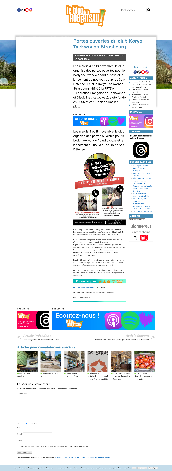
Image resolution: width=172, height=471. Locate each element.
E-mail (20, 434)
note (19, 420)
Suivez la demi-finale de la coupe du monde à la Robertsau (142, 188)
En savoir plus (153, 468)
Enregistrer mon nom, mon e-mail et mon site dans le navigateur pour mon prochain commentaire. (53, 446)
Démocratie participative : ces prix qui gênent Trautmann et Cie (142, 180)
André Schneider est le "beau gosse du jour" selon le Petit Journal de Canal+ (121, 339)
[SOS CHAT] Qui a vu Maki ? (142, 211)
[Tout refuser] (170, 468)
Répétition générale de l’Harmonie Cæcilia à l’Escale (41, 339)
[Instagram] (30, 10)
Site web (20, 440)
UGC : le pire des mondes (141, 166)
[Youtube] (27, 10)
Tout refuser (142, 468)
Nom (19, 428)
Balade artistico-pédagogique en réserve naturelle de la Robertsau (142, 206)
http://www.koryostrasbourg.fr (84, 287)
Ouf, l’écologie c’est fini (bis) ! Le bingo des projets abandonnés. (142, 84)
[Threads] (23, 10)
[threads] (141, 146)
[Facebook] (19, 10)
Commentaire (22, 393)
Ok (134, 468)
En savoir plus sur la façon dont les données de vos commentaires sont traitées (82, 457)
